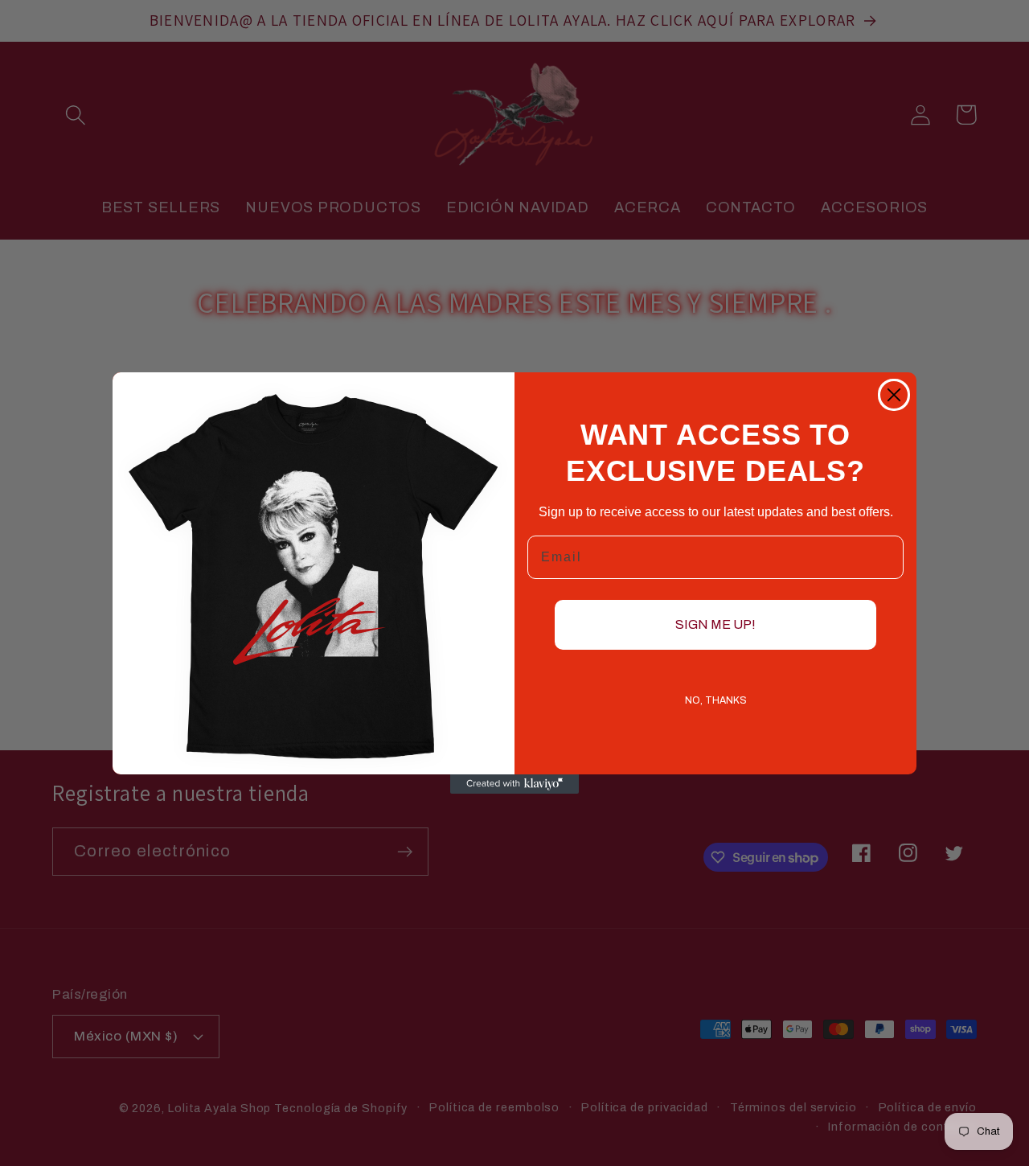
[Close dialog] (893, 394)
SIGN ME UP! (715, 624)
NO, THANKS (716, 700)
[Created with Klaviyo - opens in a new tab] (514, 784)
